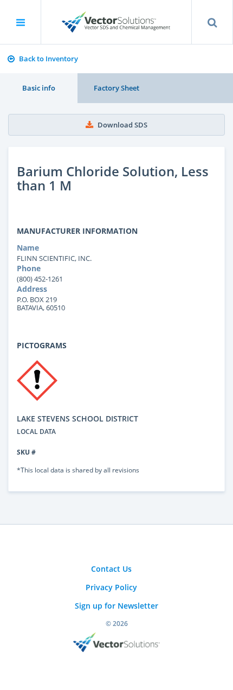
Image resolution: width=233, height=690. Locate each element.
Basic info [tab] (38, 88)
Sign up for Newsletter (116, 605)
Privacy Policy (111, 587)
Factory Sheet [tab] (116, 88)
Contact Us (111, 569)
